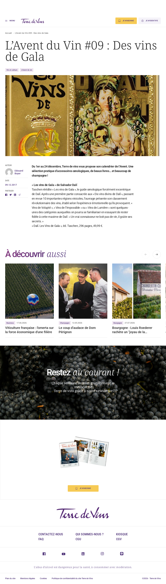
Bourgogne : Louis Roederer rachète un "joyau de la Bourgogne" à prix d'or (132, 330)
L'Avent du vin (26, 70)
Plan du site (10, 578)
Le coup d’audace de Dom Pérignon (77, 330)
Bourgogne (117, 323)
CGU (78, 539)
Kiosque (122, 534)
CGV (119, 539)
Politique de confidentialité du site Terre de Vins (72, 578)
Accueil (8, 33)
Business (10, 323)
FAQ (41, 539)
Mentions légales (27, 578)
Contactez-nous (50, 534)
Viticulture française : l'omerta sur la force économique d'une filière (29, 330)
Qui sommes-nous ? (90, 534)
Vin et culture (11, 70)
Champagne (65, 323)
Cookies (43, 578)
